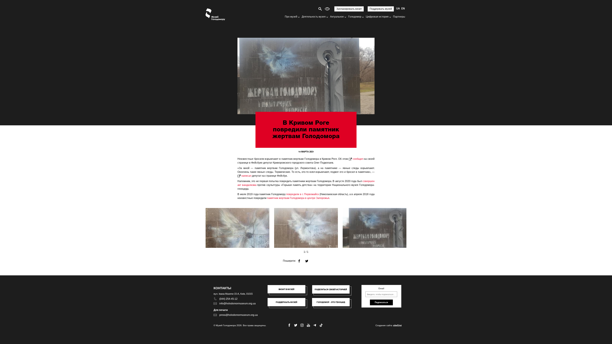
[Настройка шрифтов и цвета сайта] (327, 9)
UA (398, 9)
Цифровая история (377, 16)
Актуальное (337, 16)
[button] (288, 291)
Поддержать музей (381, 8)
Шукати (309, 9)
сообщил (358, 159)
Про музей (291, 16)
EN (403, 9)
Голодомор (354, 16)
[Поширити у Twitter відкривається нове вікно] (308, 259)
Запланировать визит (349, 8)
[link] (288, 303)
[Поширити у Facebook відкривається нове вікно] (301, 259)
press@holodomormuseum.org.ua (238, 315)
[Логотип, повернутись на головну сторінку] (216, 14)
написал (246, 175)
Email (381, 288)
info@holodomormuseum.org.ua (237, 303)
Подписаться (381, 302)
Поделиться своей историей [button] (331, 289)
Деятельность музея (314, 16)
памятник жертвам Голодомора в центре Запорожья (298, 198)
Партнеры (399, 16)
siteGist (397, 325)
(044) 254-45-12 (228, 298)
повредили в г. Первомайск (302, 194)
